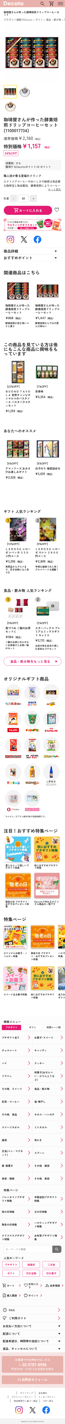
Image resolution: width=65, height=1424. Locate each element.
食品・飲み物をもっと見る (30, 661)
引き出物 (31, 1273)
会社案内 (42, 1392)
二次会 (51, 1264)
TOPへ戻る (48, 1400)
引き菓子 (51, 1273)
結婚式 (31, 1264)
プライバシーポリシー (22, 1396)
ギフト (11, 1273)
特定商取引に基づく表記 (26, 1400)
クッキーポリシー (47, 1396)
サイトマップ (26, 1392)
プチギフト (11, 1264)
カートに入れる (28, 210)
